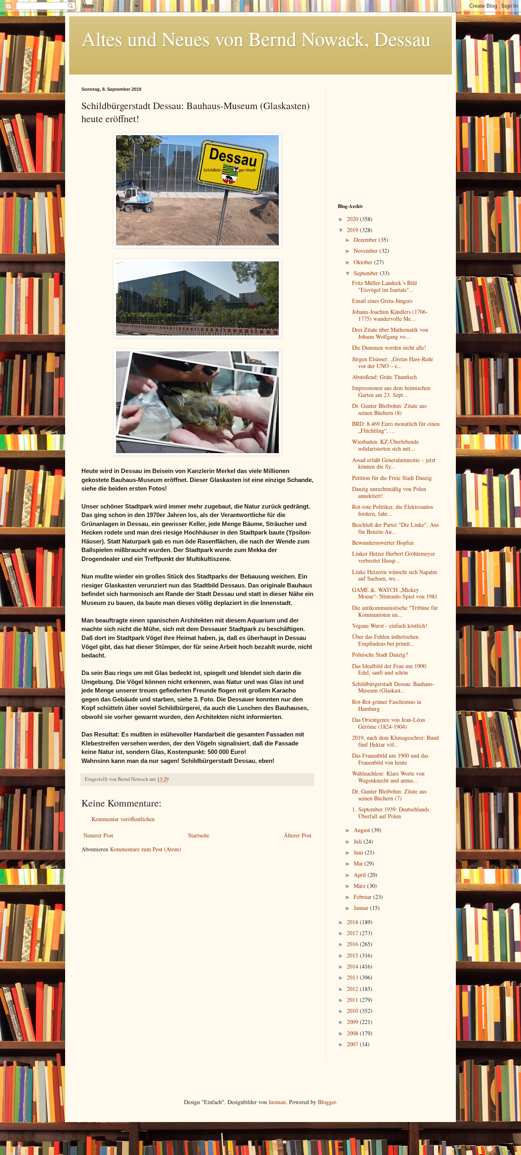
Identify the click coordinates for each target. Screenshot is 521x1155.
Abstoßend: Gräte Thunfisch (384, 377)
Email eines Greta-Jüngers (382, 301)
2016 (353, 944)
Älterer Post (297, 835)
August (363, 830)
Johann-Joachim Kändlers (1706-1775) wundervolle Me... (390, 315)
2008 (353, 1033)
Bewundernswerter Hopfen (383, 542)
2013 (353, 977)
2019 (353, 230)
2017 (353, 933)
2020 (353, 219)
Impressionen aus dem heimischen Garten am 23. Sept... (391, 391)
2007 (353, 1044)
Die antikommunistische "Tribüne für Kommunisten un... (395, 611)
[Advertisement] (389, 137)
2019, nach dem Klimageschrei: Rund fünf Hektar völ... (395, 741)
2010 (353, 1011)
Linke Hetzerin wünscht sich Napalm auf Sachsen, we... (394, 575)
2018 (353, 922)
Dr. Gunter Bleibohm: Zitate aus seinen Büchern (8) (389, 409)
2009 (353, 1022)
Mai (359, 863)
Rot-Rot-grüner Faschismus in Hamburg (386, 705)
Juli (358, 841)
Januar (362, 908)
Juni (359, 852)
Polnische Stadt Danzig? (380, 654)
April (361, 875)
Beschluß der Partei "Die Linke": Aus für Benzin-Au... (395, 528)
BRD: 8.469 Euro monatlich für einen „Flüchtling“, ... (396, 427)
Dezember (366, 239)
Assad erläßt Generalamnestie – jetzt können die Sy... (394, 463)
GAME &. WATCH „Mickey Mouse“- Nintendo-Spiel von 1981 (395, 593)
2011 (353, 1000)
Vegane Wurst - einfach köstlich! (389, 625)
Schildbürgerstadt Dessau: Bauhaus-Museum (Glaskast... (393, 687)
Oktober (364, 262)
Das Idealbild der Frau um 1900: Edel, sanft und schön (389, 669)
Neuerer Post (98, 835)
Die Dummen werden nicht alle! (389, 347)
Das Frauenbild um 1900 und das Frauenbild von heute (390, 759)
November (366, 250)
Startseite (198, 835)
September (367, 273)
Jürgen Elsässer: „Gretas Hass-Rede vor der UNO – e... (392, 362)
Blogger (327, 1102)
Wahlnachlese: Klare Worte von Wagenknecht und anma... (388, 776)
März (360, 886)
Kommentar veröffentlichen (123, 819)
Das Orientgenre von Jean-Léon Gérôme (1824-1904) (388, 723)
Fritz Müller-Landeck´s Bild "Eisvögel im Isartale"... (384, 286)
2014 (353, 966)
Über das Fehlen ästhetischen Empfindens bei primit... (385, 640)
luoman (277, 1102)
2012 (353, 989)
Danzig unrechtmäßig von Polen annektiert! (389, 492)
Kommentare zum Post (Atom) (145, 849)
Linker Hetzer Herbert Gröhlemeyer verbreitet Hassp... (393, 557)
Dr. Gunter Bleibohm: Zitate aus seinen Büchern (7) (389, 794)
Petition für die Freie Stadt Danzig (392, 478)
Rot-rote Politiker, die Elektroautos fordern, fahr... (392, 510)
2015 (353, 955)
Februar (363, 897)
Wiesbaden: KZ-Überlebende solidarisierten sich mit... (385, 445)
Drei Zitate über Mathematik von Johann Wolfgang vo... (390, 333)
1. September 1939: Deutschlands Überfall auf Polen (390, 812)
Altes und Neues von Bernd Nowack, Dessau (256, 38)
